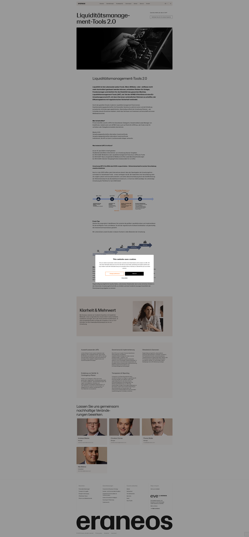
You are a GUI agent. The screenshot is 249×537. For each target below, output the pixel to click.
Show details (124, 277)
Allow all (134, 273)
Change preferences (115, 273)
